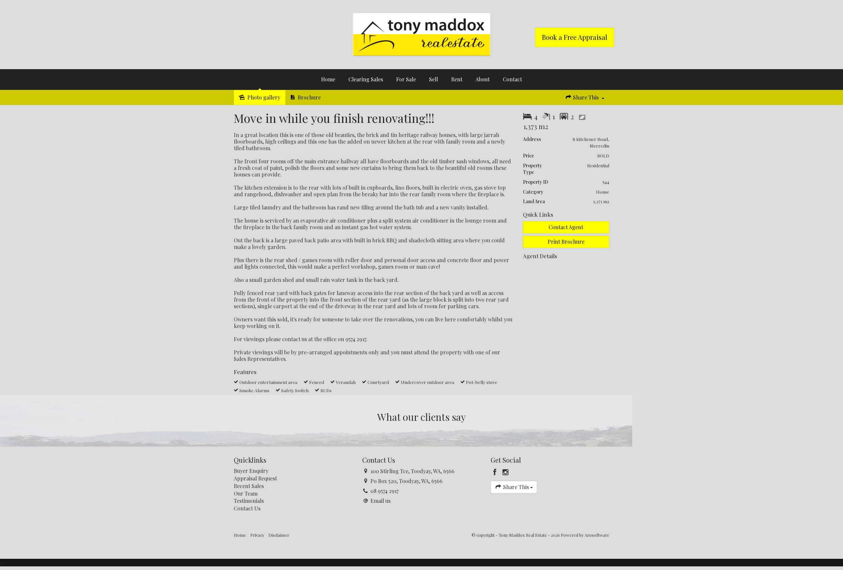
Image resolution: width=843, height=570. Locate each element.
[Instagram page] (505, 472)
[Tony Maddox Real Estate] (421, 33)
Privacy (257, 535)
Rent (456, 79)
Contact (512, 79)
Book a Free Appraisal (574, 37)
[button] (566, 242)
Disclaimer (278, 535)
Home (328, 79)
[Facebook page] (496, 472)
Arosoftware (597, 535)
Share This (586, 97)
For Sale (406, 79)
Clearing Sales (365, 79)
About (483, 79)
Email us (380, 500)
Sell (433, 79)
